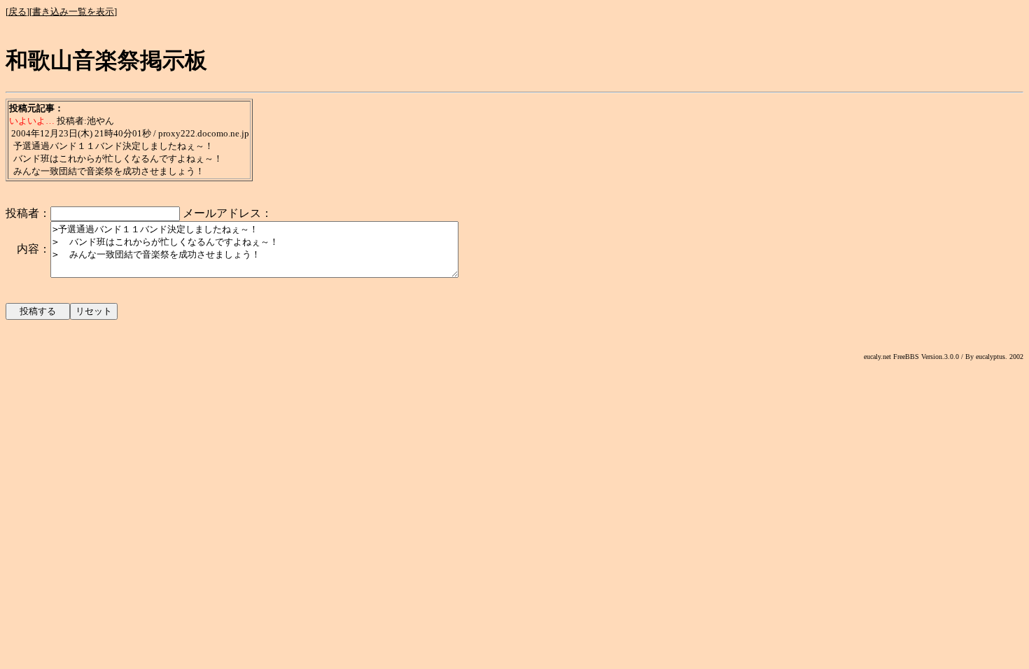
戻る (17, 11)
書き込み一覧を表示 (73, 11)
